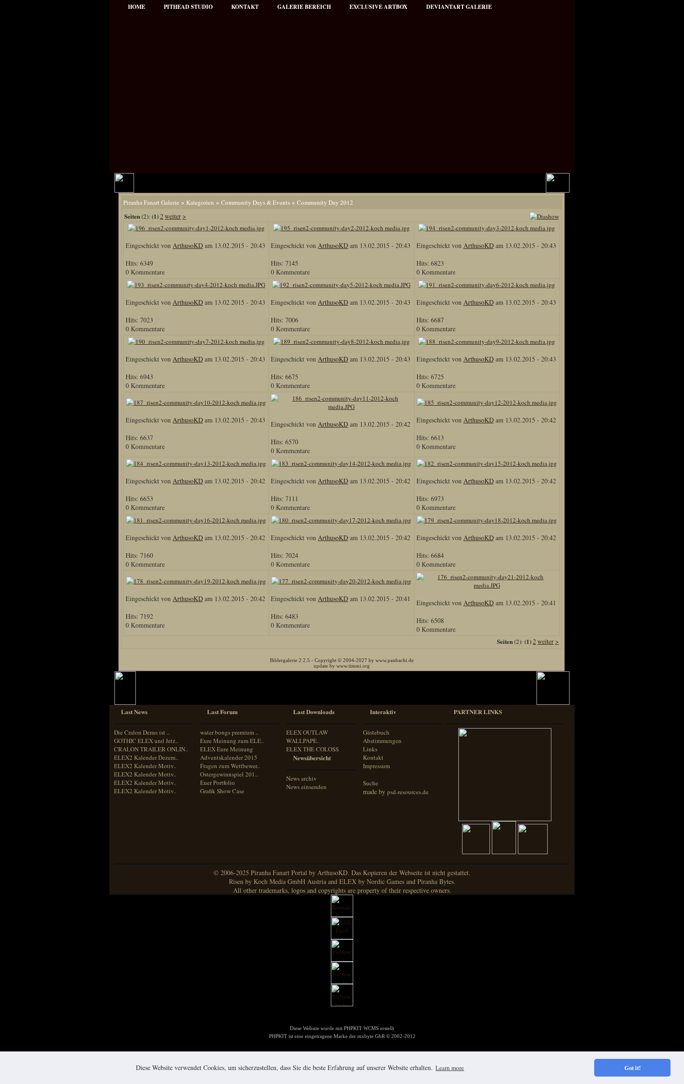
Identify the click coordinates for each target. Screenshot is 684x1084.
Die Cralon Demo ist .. (141, 732)
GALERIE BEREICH (304, 7)
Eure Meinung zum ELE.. (232, 740)
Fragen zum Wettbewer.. (230, 766)
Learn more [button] (450, 1068)
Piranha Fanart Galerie (151, 202)
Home (136, 7)
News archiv (301, 778)
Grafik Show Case (222, 791)
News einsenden (306, 787)
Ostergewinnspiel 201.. (229, 774)
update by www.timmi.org (342, 666)
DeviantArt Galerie (459, 7)
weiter (173, 216)
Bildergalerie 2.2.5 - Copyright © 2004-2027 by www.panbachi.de (342, 660)
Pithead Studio (188, 7)
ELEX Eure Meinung (226, 749)
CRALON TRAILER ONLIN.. (151, 749)
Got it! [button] (632, 1068)
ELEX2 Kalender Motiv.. (145, 766)
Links (370, 749)
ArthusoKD (188, 245)
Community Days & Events (255, 202)
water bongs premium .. (229, 732)
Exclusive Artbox (378, 7)
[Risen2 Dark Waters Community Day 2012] (544, 216)
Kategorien (200, 202)
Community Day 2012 (325, 202)
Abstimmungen (382, 740)
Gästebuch (376, 732)
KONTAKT (245, 7)
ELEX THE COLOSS (312, 749)
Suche (370, 783)
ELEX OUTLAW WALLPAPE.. (307, 736)
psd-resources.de (408, 792)
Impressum (376, 766)
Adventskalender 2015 (228, 757)
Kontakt (373, 757)
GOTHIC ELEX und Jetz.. (146, 740)
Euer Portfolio (217, 782)
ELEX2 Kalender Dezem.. (146, 757)
